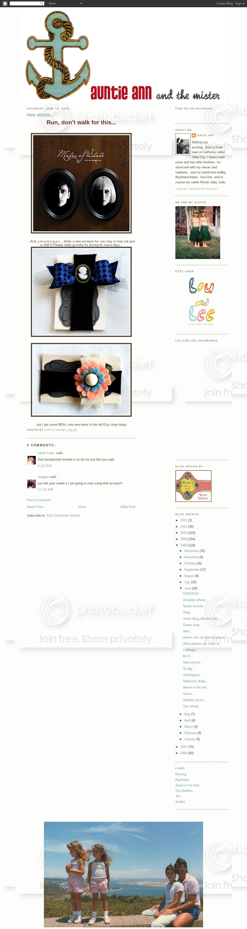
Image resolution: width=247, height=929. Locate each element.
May (187, 714)
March (189, 726)
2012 (184, 520)
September (192, 569)
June (188, 588)
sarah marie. (46, 453)
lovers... (188, 693)
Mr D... (188, 656)
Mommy (181, 774)
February (191, 733)
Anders (180, 801)
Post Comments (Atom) (63, 515)
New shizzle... (193, 662)
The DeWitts (184, 791)
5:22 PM (45, 466)
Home (82, 507)
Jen (177, 796)
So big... (189, 668)
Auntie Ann (205, 135)
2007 (184, 747)
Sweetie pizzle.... (195, 700)
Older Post (128, 507)
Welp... (188, 612)
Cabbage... (190, 650)
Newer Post (35, 507)
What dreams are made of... (202, 643)
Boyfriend (182, 780)
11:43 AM (45, 489)
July (187, 582)
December (191, 551)
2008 (184, 545)
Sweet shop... (192, 625)
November (191, 557)
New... (187, 631)
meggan (43, 477)
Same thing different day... (201, 618)
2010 (184, 533)
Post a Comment (39, 500)
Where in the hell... (196, 687)
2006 (184, 753)
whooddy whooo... (195, 600)
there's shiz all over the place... (205, 637)
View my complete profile (196, 189)
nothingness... (193, 675)
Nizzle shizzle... (194, 606)
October (190, 563)
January (190, 739)
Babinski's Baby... (195, 681)
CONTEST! (191, 593)
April (188, 720)
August (189, 576)
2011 (184, 526)
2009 (184, 539)
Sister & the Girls (187, 785)
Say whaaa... (192, 706)
